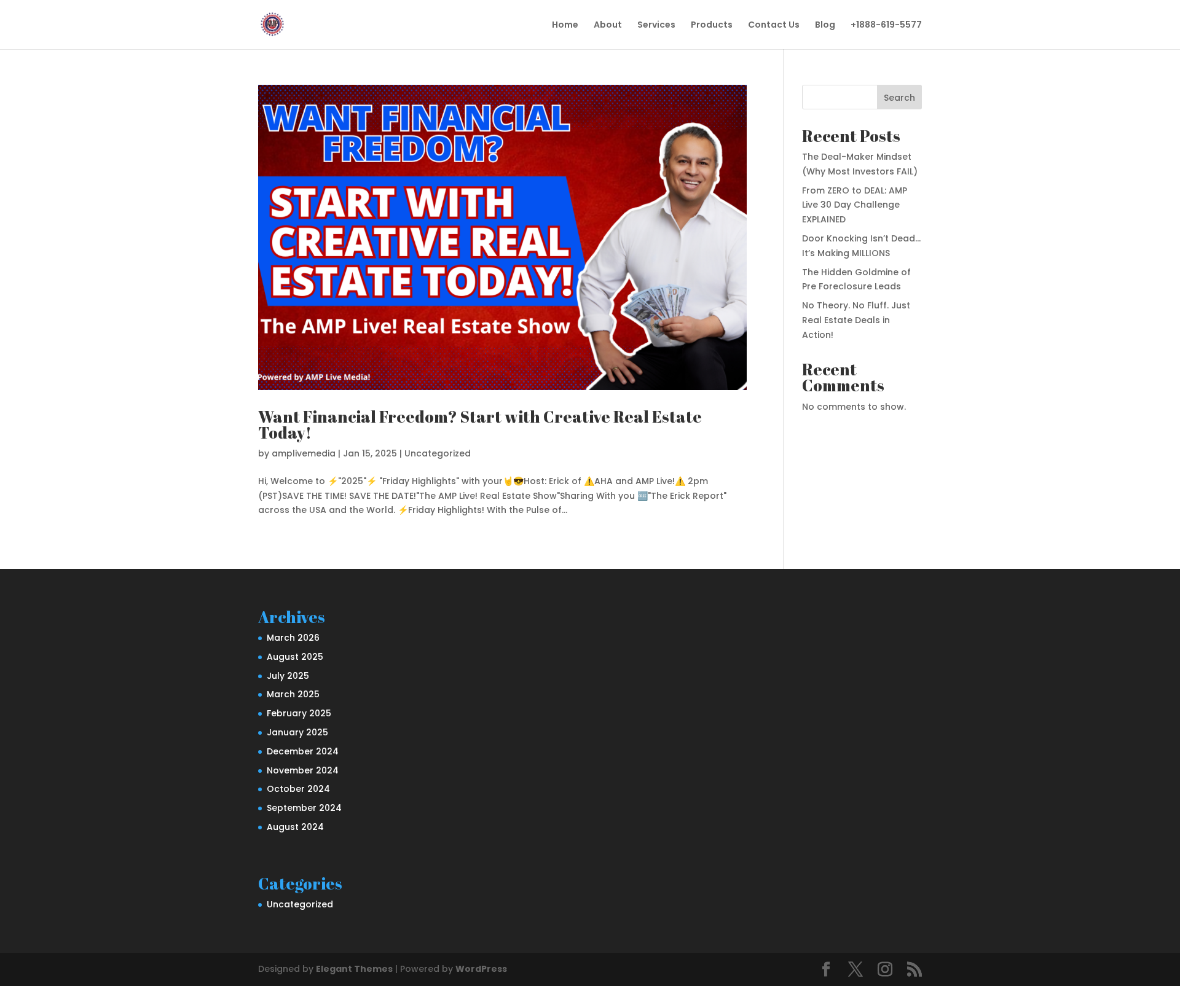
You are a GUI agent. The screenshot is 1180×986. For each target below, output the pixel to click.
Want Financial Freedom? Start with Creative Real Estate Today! (480, 424)
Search (899, 98)
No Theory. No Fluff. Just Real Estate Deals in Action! (856, 320)
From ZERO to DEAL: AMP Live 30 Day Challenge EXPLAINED (854, 205)
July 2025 (288, 676)
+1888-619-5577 (886, 25)
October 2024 (298, 789)
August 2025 (295, 657)
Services (656, 25)
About (608, 25)
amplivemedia (304, 453)
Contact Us (774, 25)
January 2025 (297, 732)
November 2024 (303, 770)
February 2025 (299, 713)
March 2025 (293, 694)
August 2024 (295, 827)
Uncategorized (437, 453)
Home (565, 25)
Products (712, 25)
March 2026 (293, 638)
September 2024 (304, 808)
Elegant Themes (354, 969)
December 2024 (303, 751)
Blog (825, 25)
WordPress (481, 969)
